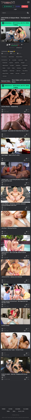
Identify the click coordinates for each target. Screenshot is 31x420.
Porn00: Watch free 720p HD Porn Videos (12, 417)
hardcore (19, 68)
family (4, 68)
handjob (12, 65)
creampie (5, 76)
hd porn (10, 409)
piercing (17, 73)
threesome (5, 62)
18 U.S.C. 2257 (21, 411)
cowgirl (24, 68)
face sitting (25, 70)
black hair (20, 60)
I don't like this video (9, 45)
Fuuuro (11, 51)
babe (26, 60)
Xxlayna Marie (19, 56)
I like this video (7, 45)
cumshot (23, 73)
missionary (12, 70)
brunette (14, 60)
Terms (8, 411)
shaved (12, 73)
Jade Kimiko (11, 56)
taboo (13, 68)
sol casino (25, 409)
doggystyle (5, 70)
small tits (17, 62)
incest (8, 68)
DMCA (14, 411)
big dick (11, 62)
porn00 (3, 409)
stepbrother (25, 65)
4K (9, 60)
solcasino (17, 409)
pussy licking (5, 73)
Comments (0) (19, 47)
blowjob (23, 62)
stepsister (18, 65)
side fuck (18, 70)
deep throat (5, 65)
